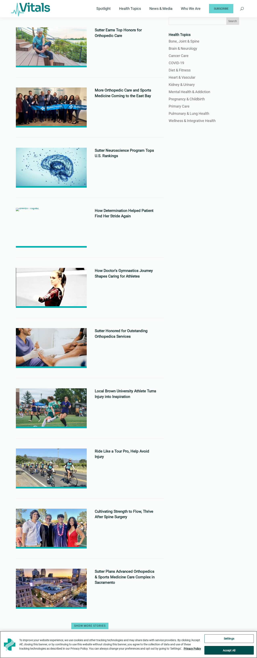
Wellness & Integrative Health (192, 121)
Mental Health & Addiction (189, 92)
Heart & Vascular (182, 77)
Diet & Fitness (180, 70)
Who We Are (191, 8)
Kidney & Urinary (182, 84)
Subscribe (221, 8)
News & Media (160, 8)
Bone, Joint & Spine (184, 41)
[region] (128, 644)
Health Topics (130, 8)
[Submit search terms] (242, 8)
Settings (229, 638)
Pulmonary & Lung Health (189, 113)
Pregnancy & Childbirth (187, 99)
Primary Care (179, 106)
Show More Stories (90, 625)
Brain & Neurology (183, 48)
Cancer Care (179, 56)
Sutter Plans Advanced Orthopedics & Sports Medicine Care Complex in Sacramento (125, 577)
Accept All (229, 650)
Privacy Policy (192, 648)
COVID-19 (176, 63)
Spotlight (103, 8)
